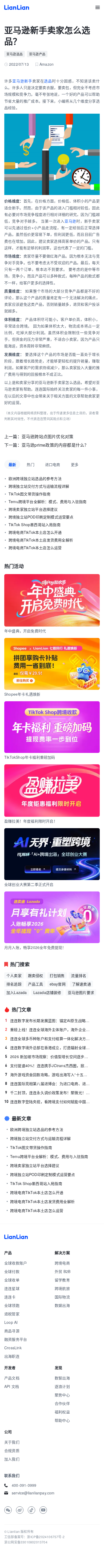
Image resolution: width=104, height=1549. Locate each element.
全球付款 (11, 1271)
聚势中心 (62, 1394)
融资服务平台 (15, 1339)
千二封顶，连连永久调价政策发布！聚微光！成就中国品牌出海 (47, 1092)
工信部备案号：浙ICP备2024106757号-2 (34, 1536)
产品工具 (35, 984)
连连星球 (11, 1288)
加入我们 (11, 1459)
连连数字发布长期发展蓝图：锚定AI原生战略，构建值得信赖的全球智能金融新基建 (47, 1020)
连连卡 (10, 1296)
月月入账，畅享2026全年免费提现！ (35, 947)
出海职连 (11, 1356)
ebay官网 (58, 984)
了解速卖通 (81, 984)
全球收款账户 (15, 1263)
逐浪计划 (62, 1386)
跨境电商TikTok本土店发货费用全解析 (41, 540)
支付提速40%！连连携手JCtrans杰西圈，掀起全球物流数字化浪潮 (47, 1065)
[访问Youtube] (43, 1510)
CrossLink (13, 1347)
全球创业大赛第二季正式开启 (29, 884)
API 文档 (11, 1386)
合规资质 (11, 1450)
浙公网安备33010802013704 (25, 1542)
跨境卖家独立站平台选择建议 (33, 509)
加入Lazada (16, 992)
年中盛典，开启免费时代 (25, 630)
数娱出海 (62, 1305)
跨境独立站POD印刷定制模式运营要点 (41, 517)
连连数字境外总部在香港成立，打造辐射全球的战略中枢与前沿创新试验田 (47, 1047)
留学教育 (62, 1279)
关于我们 (11, 1442)
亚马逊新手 (22, 80)
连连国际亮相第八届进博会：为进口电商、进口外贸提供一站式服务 (47, 1083)
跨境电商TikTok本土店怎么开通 (35, 532)
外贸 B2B (62, 1271)
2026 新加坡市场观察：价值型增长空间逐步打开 (47, 1056)
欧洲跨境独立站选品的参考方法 (35, 478)
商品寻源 (11, 1330)
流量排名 (78, 975)
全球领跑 (11, 1305)
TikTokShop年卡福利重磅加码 (29, 757)
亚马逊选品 (14, 54)
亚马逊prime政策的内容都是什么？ (55, 445)
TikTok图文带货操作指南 (29, 493)
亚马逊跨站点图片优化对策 (47, 436)
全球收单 (11, 1279)
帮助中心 (62, 1420)
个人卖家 (14, 975)
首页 (16, 7)
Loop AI (11, 1322)
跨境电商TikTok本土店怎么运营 (35, 547)
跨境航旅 (62, 1288)
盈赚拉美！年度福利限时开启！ (30, 821)
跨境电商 (62, 1263)
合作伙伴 (62, 1403)
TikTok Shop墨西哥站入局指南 (35, 524)
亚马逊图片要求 (81, 992)
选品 (48, 80)
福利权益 (62, 1411)
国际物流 (62, 1296)
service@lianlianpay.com (33, 1492)
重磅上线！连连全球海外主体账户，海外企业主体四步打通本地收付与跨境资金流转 (47, 1029)
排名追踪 (14, 984)
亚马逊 (70, 221)
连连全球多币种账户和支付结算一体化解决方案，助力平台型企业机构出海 (47, 1038)
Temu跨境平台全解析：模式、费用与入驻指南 (47, 501)
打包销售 (57, 975)
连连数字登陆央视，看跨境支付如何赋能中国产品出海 (47, 1101)
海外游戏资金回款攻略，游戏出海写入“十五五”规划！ (47, 1074)
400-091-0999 (24, 1485)
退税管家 (11, 1313)
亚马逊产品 (37, 54)
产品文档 (11, 1378)
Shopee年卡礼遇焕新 (22, 694)
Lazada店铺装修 (47, 992)
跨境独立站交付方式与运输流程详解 (39, 486)
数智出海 (62, 1378)
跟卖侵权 (35, 975)
